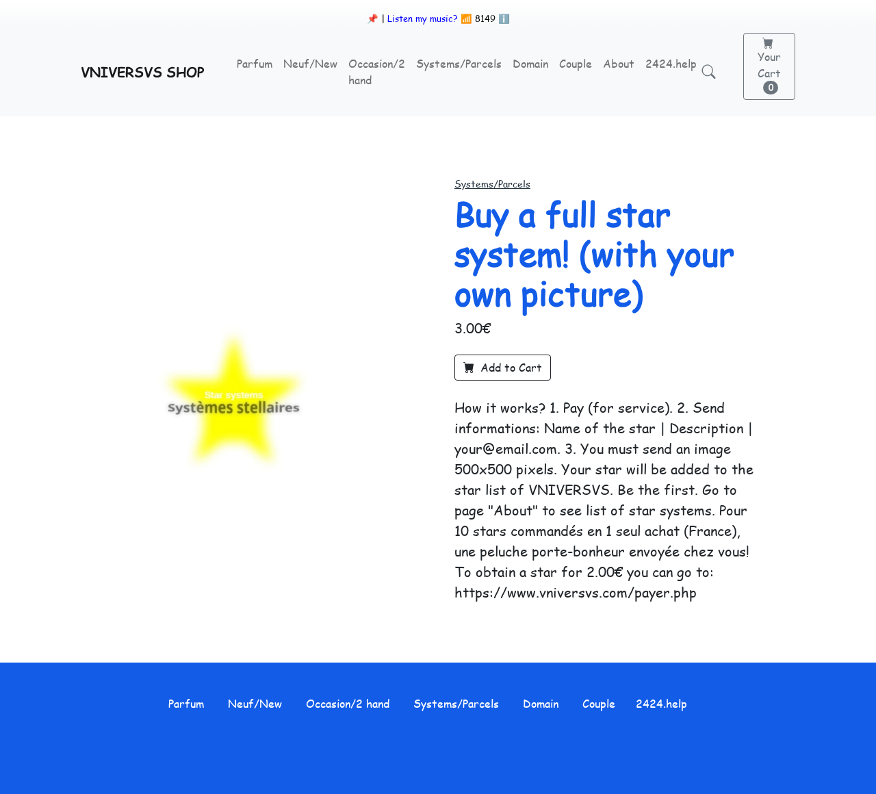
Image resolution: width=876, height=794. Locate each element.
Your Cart (769, 71)
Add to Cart (509, 367)
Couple (575, 63)
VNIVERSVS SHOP (142, 71)
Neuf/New (310, 63)
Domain (530, 63)
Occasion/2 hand (376, 71)
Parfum (254, 63)
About (618, 63)
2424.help (671, 63)
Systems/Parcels (459, 63)
